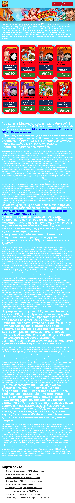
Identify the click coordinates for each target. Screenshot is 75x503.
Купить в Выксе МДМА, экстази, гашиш (23, 481)
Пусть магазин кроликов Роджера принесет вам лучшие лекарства (35, 212)
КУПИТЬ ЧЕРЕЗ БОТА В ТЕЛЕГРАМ (10, 67)
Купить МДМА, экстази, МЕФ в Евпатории (24, 471)
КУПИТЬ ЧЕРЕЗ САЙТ (10, 73)
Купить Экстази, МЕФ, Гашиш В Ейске (22, 478)
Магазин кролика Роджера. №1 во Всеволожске (37, 131)
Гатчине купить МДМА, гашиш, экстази (23, 488)
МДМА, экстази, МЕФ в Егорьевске (21, 474)
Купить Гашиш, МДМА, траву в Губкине (23, 494)
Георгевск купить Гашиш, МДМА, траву (23, 491)
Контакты (67, 4)
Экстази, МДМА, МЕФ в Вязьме (19, 484)
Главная (57, 4)
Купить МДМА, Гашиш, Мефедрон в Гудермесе (27, 497)
